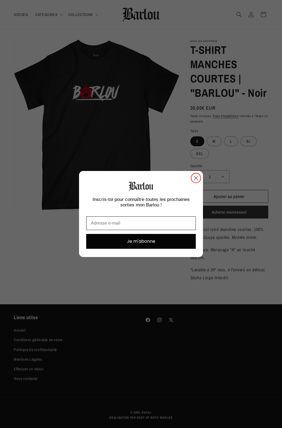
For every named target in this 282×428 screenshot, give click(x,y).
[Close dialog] (196, 178)
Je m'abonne (141, 241)
